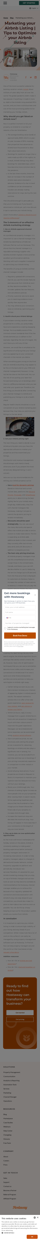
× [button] (37, 1217)
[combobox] (35, 1218)
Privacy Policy (20, 646)
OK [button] (32, 1237)
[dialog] (20, 1228)
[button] (6, 618)
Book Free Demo (20, 635)
